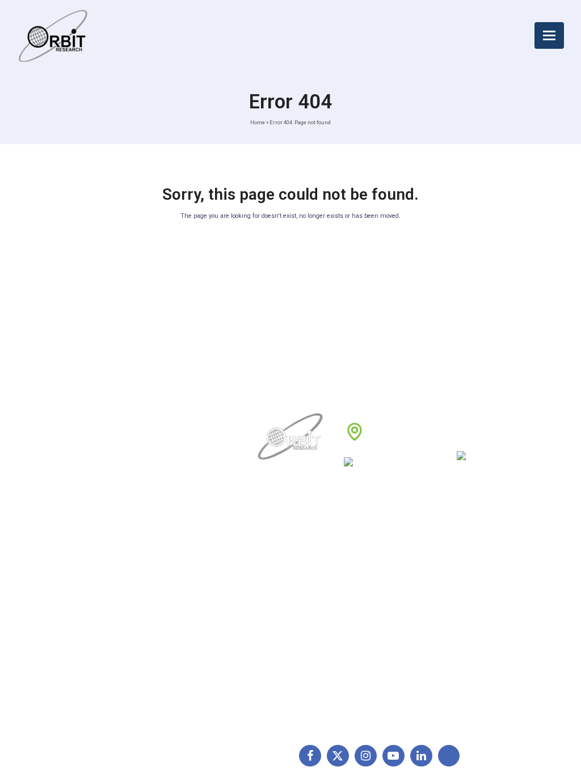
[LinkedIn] (421, 756)
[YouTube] (393, 756)
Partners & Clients (292, 665)
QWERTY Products (474, 594)
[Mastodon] (449, 756)
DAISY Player (464, 575)
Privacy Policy (370, 611)
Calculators (460, 629)
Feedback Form (373, 647)
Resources (279, 629)
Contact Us (280, 647)
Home (257, 122)
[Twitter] (338, 756)
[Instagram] (366, 756)
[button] (549, 35)
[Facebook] (310, 756)
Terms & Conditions (381, 594)
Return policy (369, 575)
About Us (277, 558)
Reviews (275, 611)
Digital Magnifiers (471, 709)
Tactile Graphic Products (485, 611)
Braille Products (469, 558)
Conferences (369, 629)
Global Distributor (377, 558)
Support (274, 575)
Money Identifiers (471, 647)
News (270, 594)
